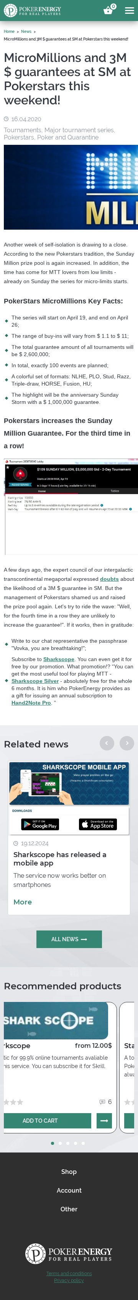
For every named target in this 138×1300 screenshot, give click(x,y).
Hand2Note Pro (31, 703)
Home (9, 31)
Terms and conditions (69, 1273)
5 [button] (83, 1143)
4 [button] (75, 1143)
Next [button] (127, 743)
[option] (69, 837)
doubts (109, 579)
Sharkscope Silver (35, 681)
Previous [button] (107, 743)
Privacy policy (69, 1280)
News (26, 31)
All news (65, 939)
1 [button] (52, 1143)
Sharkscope (58, 659)
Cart (112, 7)
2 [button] (60, 1143)
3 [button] (67, 1143)
